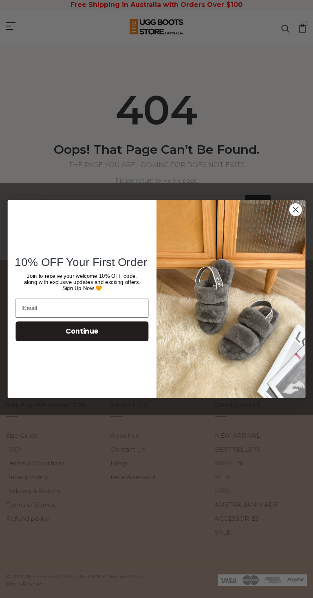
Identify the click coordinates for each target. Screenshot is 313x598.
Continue (82, 331)
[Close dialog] (295, 209)
